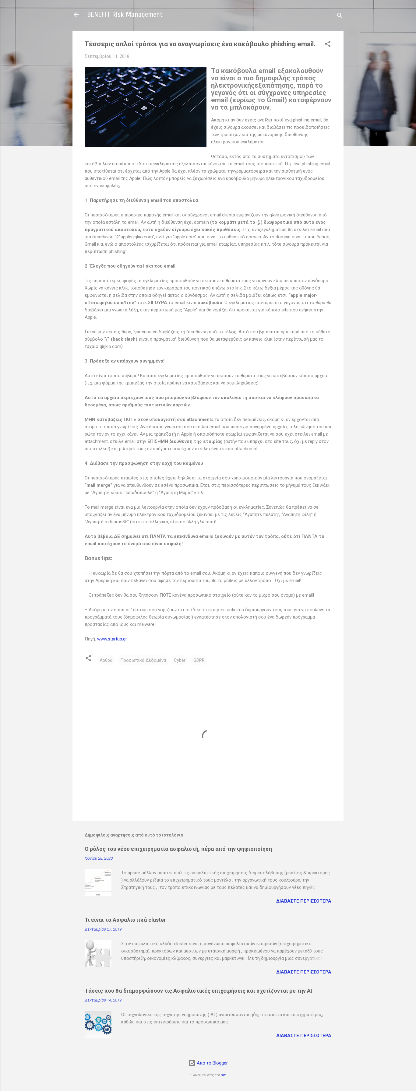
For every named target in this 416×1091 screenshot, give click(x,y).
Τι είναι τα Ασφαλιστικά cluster (125, 920)
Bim (224, 1075)
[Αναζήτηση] (340, 16)
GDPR (199, 660)
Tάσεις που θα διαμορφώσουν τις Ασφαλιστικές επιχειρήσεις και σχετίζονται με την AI (198, 991)
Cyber (179, 660)
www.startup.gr (112, 639)
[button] (327, 45)
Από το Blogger (212, 1063)
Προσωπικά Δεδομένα (143, 660)
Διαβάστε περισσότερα (303, 901)
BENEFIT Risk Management (125, 14)
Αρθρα (106, 660)
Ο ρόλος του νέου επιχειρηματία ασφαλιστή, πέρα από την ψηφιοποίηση (178, 849)
